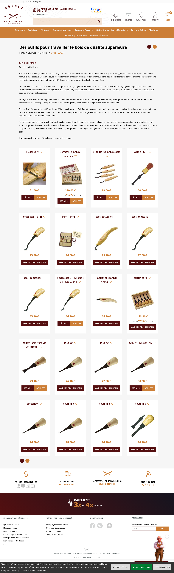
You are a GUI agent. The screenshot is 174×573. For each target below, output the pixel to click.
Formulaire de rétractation (13, 541)
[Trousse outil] (70, 250)
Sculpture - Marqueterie (38, 53)
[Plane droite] (34, 185)
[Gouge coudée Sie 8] (142, 250)
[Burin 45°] (106, 376)
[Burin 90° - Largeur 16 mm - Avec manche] (34, 376)
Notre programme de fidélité (57, 525)
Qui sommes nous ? (10, 525)
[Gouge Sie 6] (142, 437)
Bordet (22, 53)
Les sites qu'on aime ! (54, 531)
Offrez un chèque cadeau (55, 528)
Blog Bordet (104, 35)
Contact (6, 544)
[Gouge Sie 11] (34, 437)
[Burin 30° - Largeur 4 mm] (142, 376)
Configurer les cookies (54, 534)
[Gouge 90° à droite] (106, 250)
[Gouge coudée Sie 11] (34, 250)
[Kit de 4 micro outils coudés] (106, 185)
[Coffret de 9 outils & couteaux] (70, 185)
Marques (93, 35)
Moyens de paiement (11, 531)
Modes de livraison (10, 528)
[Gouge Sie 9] (70, 437)
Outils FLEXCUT (58, 53)
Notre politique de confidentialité (16, 537)
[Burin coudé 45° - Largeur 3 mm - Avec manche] (70, 311)
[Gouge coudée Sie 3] (34, 311)
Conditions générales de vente (15, 534)
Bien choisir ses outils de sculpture (57, 138)
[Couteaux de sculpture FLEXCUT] (106, 311)
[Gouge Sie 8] (106, 437)
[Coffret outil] (142, 311)
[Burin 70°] (70, 376)
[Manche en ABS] (142, 185)
